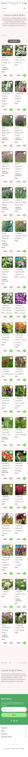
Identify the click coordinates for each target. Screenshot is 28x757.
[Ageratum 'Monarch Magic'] (7, 226)
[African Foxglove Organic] (21, 86)
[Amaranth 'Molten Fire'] (21, 489)
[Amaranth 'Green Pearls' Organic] (21, 391)
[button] (11, 721)
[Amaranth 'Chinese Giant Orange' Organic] (21, 327)
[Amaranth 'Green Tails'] (7, 422)
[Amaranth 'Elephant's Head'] (7, 391)
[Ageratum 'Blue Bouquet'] (7, 193)
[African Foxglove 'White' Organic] (7, 86)
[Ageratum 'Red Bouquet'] (21, 226)
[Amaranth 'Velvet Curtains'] (21, 550)
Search (5, 8)
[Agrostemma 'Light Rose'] (21, 262)
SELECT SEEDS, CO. (16, 744)
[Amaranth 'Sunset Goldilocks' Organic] (7, 550)
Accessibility (7, 748)
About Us (4, 728)
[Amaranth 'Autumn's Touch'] (7, 327)
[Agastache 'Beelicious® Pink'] (7, 120)
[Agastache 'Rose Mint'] (7, 157)
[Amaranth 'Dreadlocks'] (21, 362)
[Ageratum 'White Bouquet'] (7, 262)
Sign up (14, 715)
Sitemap (22, 748)
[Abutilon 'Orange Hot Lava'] (7, 50)
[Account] (23, 3)
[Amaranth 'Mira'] (7, 489)
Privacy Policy (15, 748)
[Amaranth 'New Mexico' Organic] (7, 518)
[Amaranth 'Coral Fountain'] (7, 362)
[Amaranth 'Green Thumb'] (21, 422)
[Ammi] (7, 584)
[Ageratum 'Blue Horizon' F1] (21, 193)
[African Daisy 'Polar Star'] (21, 50)
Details (5, 75)
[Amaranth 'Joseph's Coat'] (7, 456)
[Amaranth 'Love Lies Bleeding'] (21, 456)
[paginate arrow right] (26, 663)
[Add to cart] (11, 75)
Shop (2, 731)
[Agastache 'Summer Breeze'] (21, 157)
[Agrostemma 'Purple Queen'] (21, 298)
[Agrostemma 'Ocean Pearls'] (7, 298)
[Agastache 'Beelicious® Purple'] (21, 120)
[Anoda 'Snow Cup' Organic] (21, 618)
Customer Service (6, 737)
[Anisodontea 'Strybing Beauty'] (7, 618)
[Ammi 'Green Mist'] (21, 584)
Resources (4, 734)
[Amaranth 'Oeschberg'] (21, 518)
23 (24, 662)
